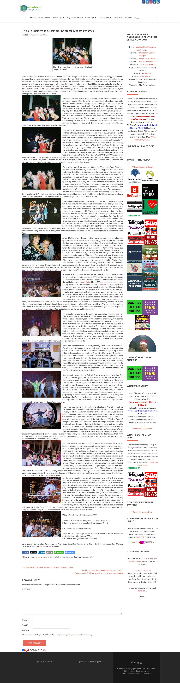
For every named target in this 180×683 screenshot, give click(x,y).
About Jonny (43, 17)
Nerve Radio (85, 282)
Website (25, 630)
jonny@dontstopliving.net (90, 661)
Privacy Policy (66, 635)
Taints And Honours (147, 61)
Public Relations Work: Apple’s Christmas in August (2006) (47, 567)
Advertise (117, 17)
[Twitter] (147, 2)
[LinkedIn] (154, 2)
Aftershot (147, 73)
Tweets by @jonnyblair (142, 512)
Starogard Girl (147, 76)
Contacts (128, 17)
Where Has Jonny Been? (142, 167)
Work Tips (89, 17)
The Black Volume (147, 64)
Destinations (103, 17)
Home (33, 17)
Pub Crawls (60, 557)
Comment (27, 589)
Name (25, 620)
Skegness (69, 557)
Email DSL (140, 537)
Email (25, 625)
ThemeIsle (146, 673)
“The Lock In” (103, 284)
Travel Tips (57, 17)
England (46, 557)
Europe (52, 557)
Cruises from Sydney (142, 570)
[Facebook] (144, 2)
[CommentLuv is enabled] (35, 650)
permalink (90, 557)
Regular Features (74, 17)
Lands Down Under (147, 58)
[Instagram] (151, 2)
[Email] (158, 2)
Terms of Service (81, 635)
